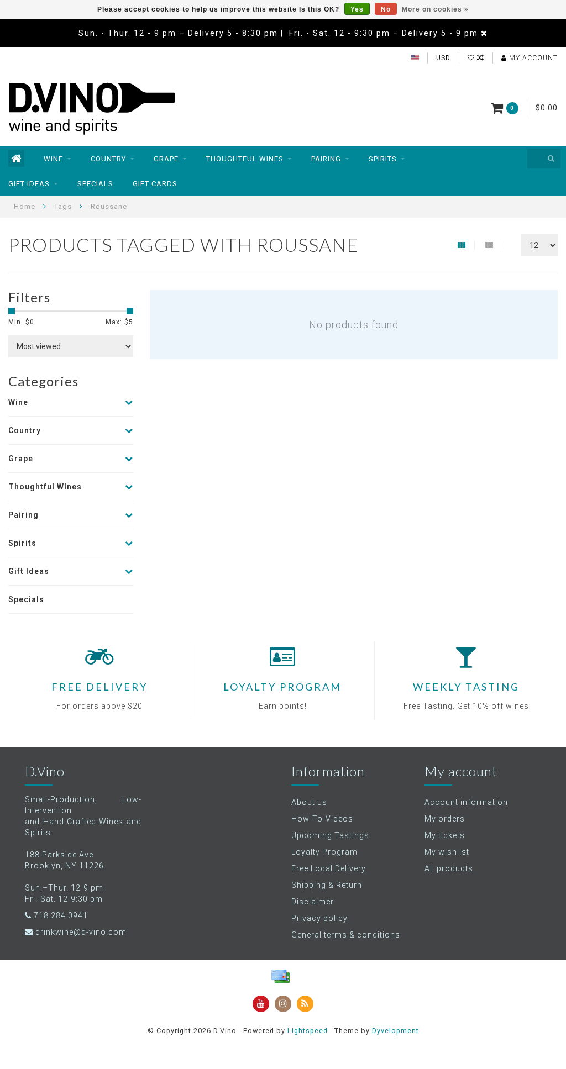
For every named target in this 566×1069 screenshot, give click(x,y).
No (386, 9)
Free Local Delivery (328, 868)
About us (309, 802)
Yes (357, 9)
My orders (444, 818)
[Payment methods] (280, 976)
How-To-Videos (322, 818)
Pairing (326, 159)
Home (24, 206)
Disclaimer (312, 901)
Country (108, 159)
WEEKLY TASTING (466, 687)
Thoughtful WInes (245, 159)
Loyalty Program (324, 851)
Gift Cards (155, 184)
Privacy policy (319, 918)
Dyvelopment (395, 1030)
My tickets (444, 835)
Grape (166, 159)
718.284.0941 (61, 915)
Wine (53, 159)
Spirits (383, 159)
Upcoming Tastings (330, 835)
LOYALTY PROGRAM (282, 687)
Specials (95, 184)
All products (448, 868)
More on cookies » (435, 9)
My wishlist (446, 851)
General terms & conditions (345, 934)
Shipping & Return (326, 885)
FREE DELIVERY (99, 687)
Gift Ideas (29, 184)
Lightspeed (307, 1030)
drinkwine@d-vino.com (81, 932)
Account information (466, 802)
